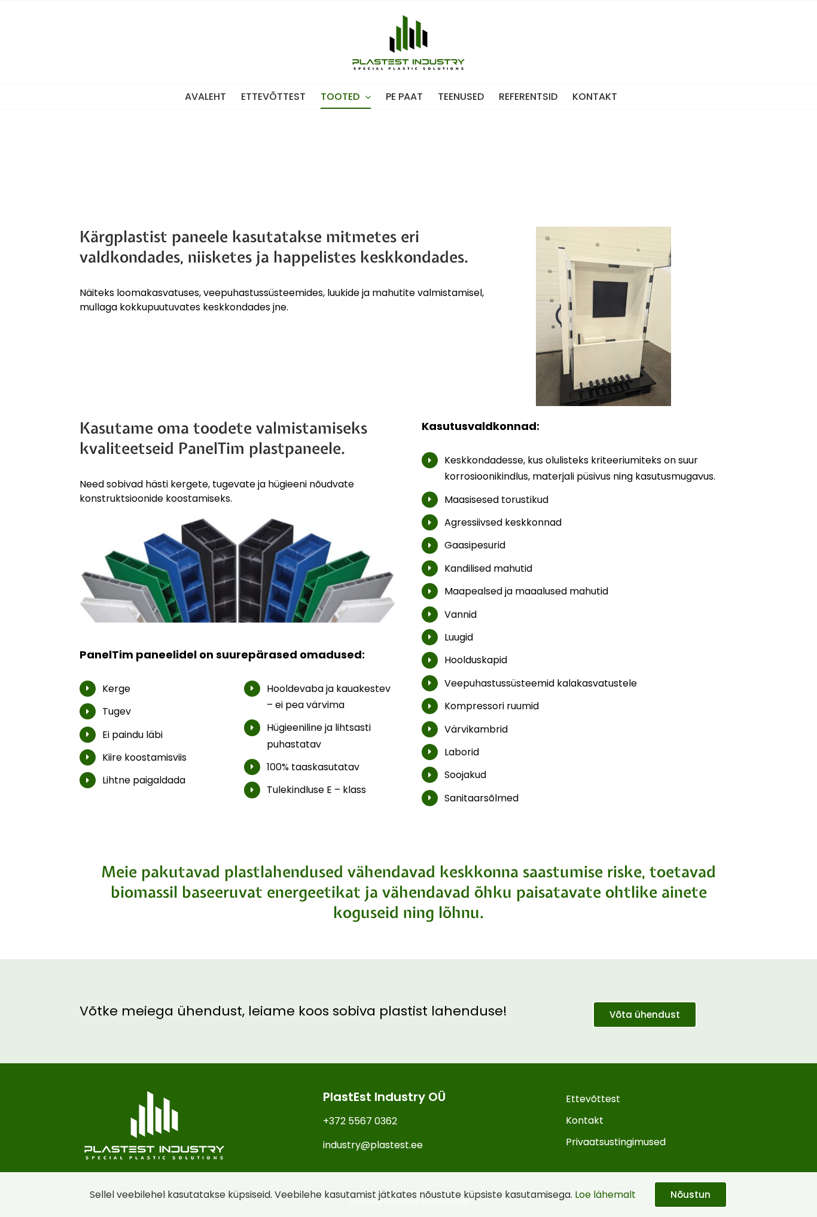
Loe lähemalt (605, 1194)
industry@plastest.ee (373, 1145)
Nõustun (690, 1194)
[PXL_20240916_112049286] (603, 231)
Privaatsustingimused (616, 1142)
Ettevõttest (593, 1099)
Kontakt (584, 1120)
